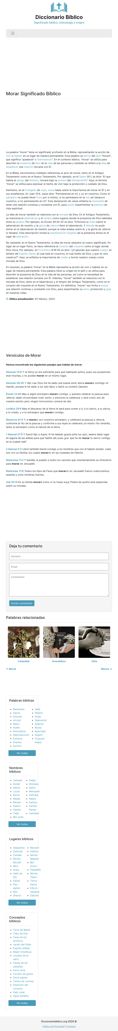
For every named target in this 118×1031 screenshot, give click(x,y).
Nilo (15, 891)
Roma (16, 794)
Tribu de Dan (20, 933)
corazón (64, 246)
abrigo (20, 180)
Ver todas (22, 753)
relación (28, 166)
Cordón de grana (23, 973)
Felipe (32, 780)
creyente (79, 246)
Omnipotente (79, 180)
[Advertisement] (59, 60)
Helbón (34, 851)
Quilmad (18, 851)
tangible (72, 232)
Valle (37, 709)
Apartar (39, 723)
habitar (18, 155)
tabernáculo (31, 218)
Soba (16, 869)
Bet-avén (18, 817)
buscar (104, 285)
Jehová (54, 225)
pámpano (11, 197)
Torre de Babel (21, 929)
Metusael (34, 791)
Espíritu (23, 253)
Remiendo (19, 709)
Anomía (17, 716)
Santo (32, 253)
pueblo (20, 221)
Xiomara (34, 783)
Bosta (38, 727)
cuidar (64, 257)
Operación (41, 720)
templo (48, 218)
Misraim (34, 847)
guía (108, 289)
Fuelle (16, 727)
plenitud (98, 204)
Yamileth (34, 813)
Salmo (82, 176)
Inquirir (39, 734)
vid (87, 197)
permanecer (45, 159)
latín (98, 155)
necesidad (98, 201)
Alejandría (19, 847)
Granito (17, 742)
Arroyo (17, 720)
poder (70, 204)
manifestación (58, 232)
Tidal (16, 813)
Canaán (17, 855)
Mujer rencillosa (22, 951)
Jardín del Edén (22, 944)
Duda (38, 716)
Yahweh (17, 780)
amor (86, 289)
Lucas (16, 791)
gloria (42, 225)
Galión (16, 805)
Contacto (71, 1026)
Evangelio (30, 190)
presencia (25, 163)
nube (92, 221)
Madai (16, 798)
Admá (16, 787)
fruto (39, 197)
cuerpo (104, 249)
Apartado (40, 731)
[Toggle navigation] (12, 33)
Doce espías (20, 977)
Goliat (16, 783)
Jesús (51, 190)
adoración (22, 236)
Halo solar (19, 992)
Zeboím (34, 895)
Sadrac (33, 802)
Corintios (45, 249)
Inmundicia (19, 731)
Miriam (17, 802)
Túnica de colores (23, 981)
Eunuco (17, 745)
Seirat (16, 880)
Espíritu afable (21, 948)
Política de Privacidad (53, 1026)
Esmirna (17, 738)
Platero (39, 712)
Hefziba (33, 794)
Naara (32, 798)
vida (50, 163)
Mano (16, 723)
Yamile (17, 809)
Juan (43, 190)
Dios (38, 163)
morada (63, 214)
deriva (87, 155)
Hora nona (19, 970)
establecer (12, 166)
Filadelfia (35, 869)
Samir (32, 787)
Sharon (17, 895)
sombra (62, 180)
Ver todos (22, 824)
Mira (15, 866)
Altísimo (34, 180)
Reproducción (21, 734)
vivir (8, 155)
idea (103, 163)
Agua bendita (21, 995)
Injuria (16, 712)
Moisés (90, 225)
